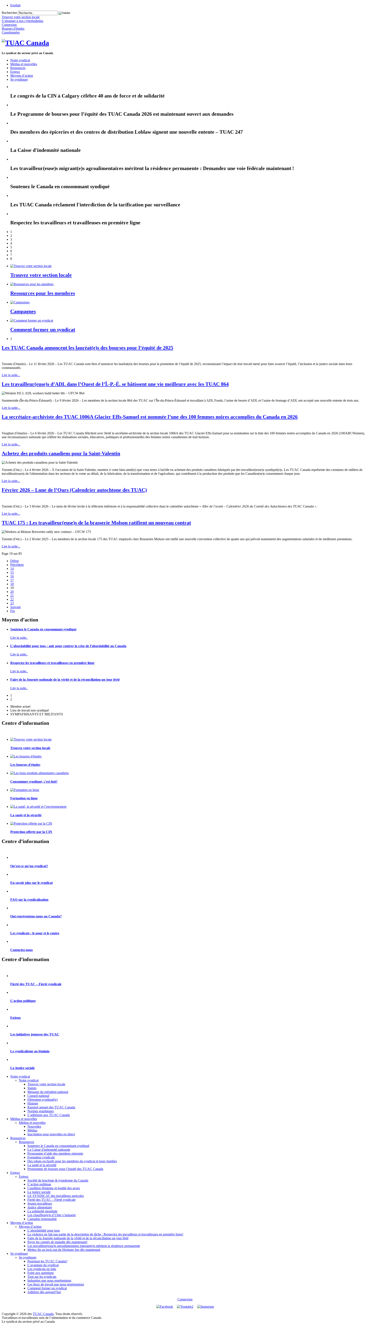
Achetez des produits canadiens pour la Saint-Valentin (61, 453)
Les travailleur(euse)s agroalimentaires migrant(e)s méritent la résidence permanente (83, 1246)
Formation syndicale (41, 1157)
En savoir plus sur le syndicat (31, 883)
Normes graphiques (40, 1111)
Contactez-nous (21, 950)
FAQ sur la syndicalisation (29, 899)
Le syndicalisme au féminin (29, 1051)
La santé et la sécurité (26, 815)
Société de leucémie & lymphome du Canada (57, 1180)
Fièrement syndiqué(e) (42, 1099)
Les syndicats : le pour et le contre (34, 933)
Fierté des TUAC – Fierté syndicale (35, 984)
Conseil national (38, 1096)
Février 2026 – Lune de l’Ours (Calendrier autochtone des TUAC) (74, 490)
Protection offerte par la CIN (31, 832)
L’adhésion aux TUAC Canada (48, 1115)
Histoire (32, 1103)
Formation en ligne (24, 798)
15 (12, 572)
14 (12, 568)
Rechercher (9, 13)
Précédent (17, 565)
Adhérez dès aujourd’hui (44, 1292)
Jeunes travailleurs (39, 1203)
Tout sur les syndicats (41, 1276)
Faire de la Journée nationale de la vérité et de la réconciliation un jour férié (65, 679)
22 (12, 599)
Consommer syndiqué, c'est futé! (33, 781)
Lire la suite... (11, 375)
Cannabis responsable (42, 1219)
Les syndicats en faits (41, 1269)
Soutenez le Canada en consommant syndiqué (43, 629)
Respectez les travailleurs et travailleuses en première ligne (52, 663)
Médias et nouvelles (23, 64)
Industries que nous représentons (49, 1280)
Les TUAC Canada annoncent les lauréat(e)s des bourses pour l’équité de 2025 (87, 348)
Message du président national (47, 1092)
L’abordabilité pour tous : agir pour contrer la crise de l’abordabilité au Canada (68, 646)
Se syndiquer (19, 79)
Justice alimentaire (39, 1207)
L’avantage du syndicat (43, 1265)
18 (12, 584)
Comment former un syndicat (42, 329)
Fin (12, 611)
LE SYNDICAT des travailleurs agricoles (55, 1196)
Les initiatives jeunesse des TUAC (34, 1034)
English (15, 5)
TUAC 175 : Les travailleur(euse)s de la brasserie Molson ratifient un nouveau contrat (96, 522)
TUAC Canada (43, 1314)
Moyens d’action (21, 75)
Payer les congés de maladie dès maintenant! (57, 1242)
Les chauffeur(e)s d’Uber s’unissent (51, 1215)
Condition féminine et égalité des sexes (53, 1188)
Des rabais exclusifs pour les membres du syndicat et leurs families (72, 1161)
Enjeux (15, 72)
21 (12, 595)
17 (12, 580)
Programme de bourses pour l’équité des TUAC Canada (65, 1169)
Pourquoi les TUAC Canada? (47, 1261)
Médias (32, 1130)
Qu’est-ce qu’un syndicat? (29, 866)
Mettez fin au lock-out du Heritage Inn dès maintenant (63, 1250)
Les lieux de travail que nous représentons (55, 1284)
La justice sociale (22, 1068)
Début (14, 561)
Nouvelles (34, 1126)
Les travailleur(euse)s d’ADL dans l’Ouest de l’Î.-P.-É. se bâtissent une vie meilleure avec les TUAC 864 (115, 384)
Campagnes (23, 311)
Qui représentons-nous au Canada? (36, 916)
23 (12, 603)
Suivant (15, 607)
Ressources (17, 68)
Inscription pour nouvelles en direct (51, 1134)
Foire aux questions (40, 1273)
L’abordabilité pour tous (43, 1230)
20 (12, 591)
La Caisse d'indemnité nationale (48, 1149)
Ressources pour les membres (42, 293)
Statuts (31, 1088)
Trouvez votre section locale (41, 275)
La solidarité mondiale (42, 1211)
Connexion (185, 1299)
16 (12, 576)
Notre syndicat (20, 60)
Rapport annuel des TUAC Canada (51, 1107)
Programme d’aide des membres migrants (55, 1153)
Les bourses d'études (25, 764)
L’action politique (23, 1001)
